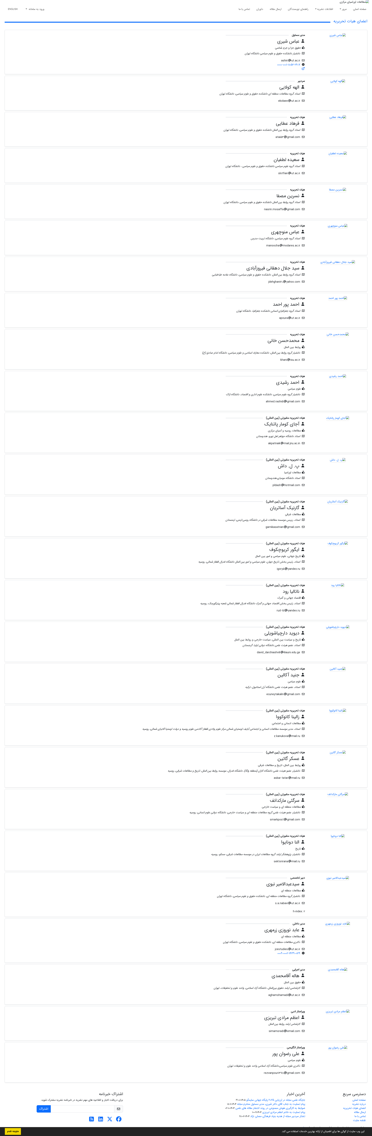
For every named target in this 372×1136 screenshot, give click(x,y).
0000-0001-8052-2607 (288, 65)
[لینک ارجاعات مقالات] (303, 69)
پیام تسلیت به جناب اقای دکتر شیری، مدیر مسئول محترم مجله (271, 1104)
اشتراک (43, 1108)
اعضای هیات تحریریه (354, 1108)
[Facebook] (119, 1120)
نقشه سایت (359, 1120)
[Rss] (91, 1120)
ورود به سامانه (36, 9)
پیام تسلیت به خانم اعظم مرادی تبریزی (283, 1112)
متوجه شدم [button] (13, 1131)
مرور (344, 9)
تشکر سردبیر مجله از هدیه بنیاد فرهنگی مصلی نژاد (277, 1116)
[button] (280, 1131)
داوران (259, 9)
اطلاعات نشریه (325, 9)
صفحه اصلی (359, 9)
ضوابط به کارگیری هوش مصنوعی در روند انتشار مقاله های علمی (270, 1108)
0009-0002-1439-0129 (288, 953)
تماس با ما (244, 9)
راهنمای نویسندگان (298, 9)
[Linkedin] (100, 1120)
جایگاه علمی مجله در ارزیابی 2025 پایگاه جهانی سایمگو (275, 1100)
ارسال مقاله (276, 9)
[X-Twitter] (110, 1120)
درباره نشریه (359, 1104)
